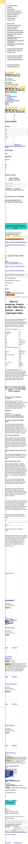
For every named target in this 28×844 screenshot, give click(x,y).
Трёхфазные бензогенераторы (15, 30)
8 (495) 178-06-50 (7, 79)
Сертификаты (10, 99)
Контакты (6, 104)
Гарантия (6, 103)
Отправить (17, 144)
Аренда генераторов (9, 54)
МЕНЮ (14, 117)
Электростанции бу (9, 61)
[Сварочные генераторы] (2, 20)
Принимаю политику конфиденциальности (13, 146)
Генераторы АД (11, 18)
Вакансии (9, 97)
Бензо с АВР (10, 23)
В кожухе (9, 7)
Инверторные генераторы (14, 25)
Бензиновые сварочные (13, 64)
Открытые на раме (12, 5)
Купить (14, 293)
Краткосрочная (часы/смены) (15, 55)
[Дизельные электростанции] (2, 2)
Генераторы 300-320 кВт (9, 771)
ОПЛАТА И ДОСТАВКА (11, 68)
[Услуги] (2, 24)
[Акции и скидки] (2, 28)
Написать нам (13, 92)
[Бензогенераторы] (2, 5)
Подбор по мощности (13, 14)
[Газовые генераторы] (2, 9)
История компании (12, 96)
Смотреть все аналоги (6, 658)
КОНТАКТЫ (7, 69)
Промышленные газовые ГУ (14, 50)
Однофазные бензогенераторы (15, 32)
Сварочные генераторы (10, 63)
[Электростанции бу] (2, 17)
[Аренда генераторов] (2, 13)
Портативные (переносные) (14, 12)
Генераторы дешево (8, 776)
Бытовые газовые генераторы (15, 48)
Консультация (19, 293)
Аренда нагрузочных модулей (15, 59)
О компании (7, 95)
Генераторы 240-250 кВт (9, 769)
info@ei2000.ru (8, 83)
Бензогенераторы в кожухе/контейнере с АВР (14, 38)
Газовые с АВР (11, 52)
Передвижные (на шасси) (14, 11)
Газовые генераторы (9, 47)
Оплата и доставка (9, 102)
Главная (6, 261)
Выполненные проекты (13, 100)
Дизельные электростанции (11, 3)
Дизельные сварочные (13, 66)
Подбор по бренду (12, 16)
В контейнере (10, 9)
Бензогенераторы (9, 21)
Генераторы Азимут (7, 774)
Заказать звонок (6, 842)
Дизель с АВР (11, 19)
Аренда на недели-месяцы (14, 57)
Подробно (14, 620)
